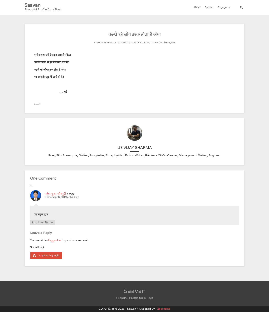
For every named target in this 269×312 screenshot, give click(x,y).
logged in (54, 240)
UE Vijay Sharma (106, 42)
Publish (209, 7)
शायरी (37, 104)
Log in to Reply (42, 222)
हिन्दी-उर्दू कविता (169, 42)
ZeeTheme (163, 308)
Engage (222, 7)
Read (197, 7)
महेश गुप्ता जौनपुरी (55, 194)
